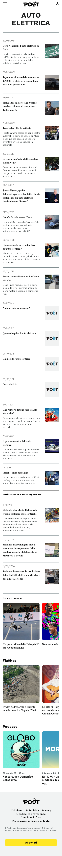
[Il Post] (31, 4)
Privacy (46, 810)
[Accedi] (57, 3)
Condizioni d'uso (31, 817)
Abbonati (31, 842)
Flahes (9, 661)
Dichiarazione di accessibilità (31, 821)
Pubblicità (32, 810)
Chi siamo (17, 810)
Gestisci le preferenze (31, 814)
